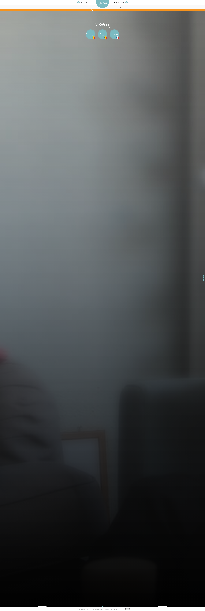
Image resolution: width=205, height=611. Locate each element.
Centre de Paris (114, 34)
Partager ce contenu (203, 280)
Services (85, 7)
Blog (120, 7)
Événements (114, 7)
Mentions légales (106, 609)
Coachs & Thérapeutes (93, 7)
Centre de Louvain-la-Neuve (90, 34)
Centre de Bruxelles (102, 34)
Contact (124, 7)
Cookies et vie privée (113, 609)
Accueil (80, 7)
